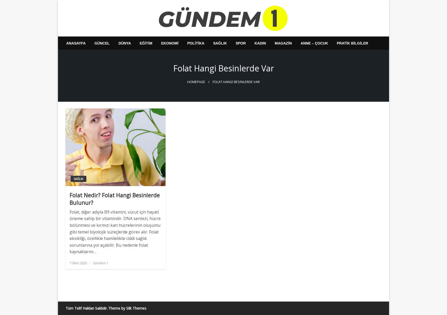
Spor (241, 43)
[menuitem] (76, 43)
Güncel (102, 43)
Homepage (196, 82)
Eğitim (146, 43)
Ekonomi (169, 43)
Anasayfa (76, 43)
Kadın (260, 43)
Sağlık (220, 43)
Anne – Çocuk (314, 43)
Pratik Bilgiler (352, 43)
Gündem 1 (100, 263)
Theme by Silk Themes (127, 308)
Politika (195, 43)
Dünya (124, 43)
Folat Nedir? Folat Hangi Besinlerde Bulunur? (115, 199)
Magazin (283, 43)
